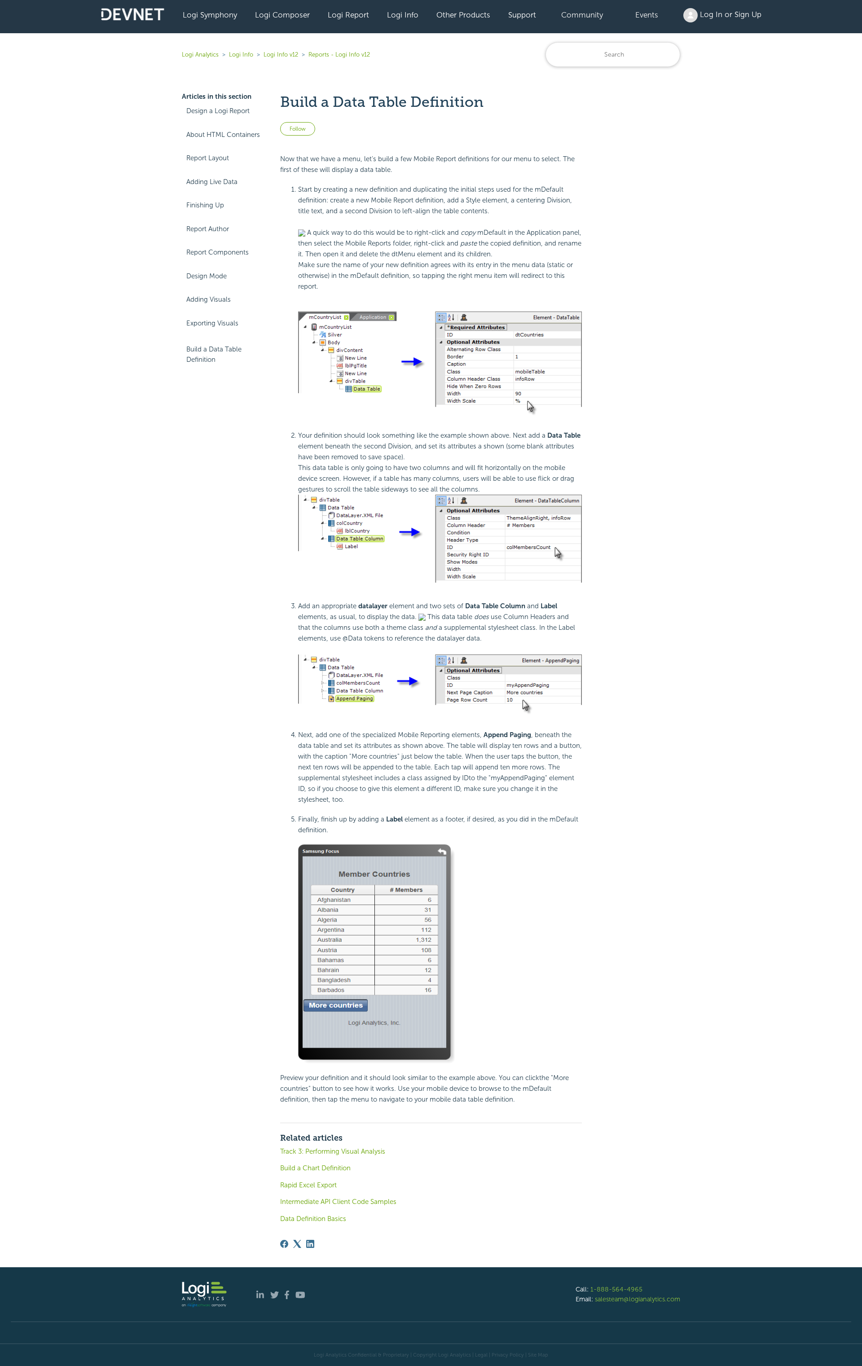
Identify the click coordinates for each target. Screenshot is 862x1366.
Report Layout (207, 158)
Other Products (463, 14)
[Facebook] (284, 1244)
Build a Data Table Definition (214, 354)
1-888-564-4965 (616, 1289)
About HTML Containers (223, 135)
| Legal (480, 1355)
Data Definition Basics (313, 1219)
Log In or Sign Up (729, 14)
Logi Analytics (200, 54)
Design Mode (206, 276)
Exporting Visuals (212, 323)
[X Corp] (297, 1244)
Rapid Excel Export (308, 1185)
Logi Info (402, 14)
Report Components (217, 252)
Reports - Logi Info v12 (339, 54)
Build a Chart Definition (315, 1168)
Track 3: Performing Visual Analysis (332, 1151)
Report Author (207, 229)
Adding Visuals (208, 299)
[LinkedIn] (310, 1244)
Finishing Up (205, 205)
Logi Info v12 (281, 54)
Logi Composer (282, 14)
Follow (298, 129)
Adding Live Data (211, 182)
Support (522, 14)
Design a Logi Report (218, 111)
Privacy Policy (508, 1355)
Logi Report (348, 14)
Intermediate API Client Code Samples (338, 1202)
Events (646, 14)
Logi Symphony (210, 14)
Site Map (538, 1355)
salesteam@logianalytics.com (637, 1299)
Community (582, 14)
